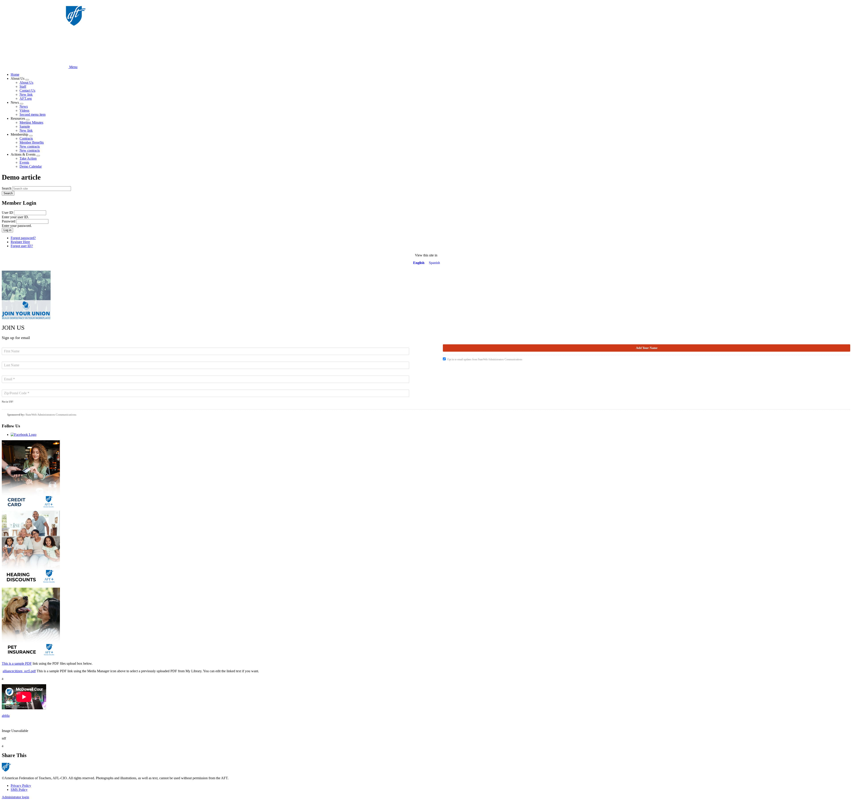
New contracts (30, 146)
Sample (25, 126)
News (24, 106)
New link (26, 94)
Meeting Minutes (31, 122)
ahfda (6, 716)
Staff (23, 86)
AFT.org (26, 98)
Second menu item (32, 114)
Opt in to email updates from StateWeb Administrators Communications (484, 359)
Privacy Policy (21, 785)
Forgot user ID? (22, 246)
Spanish (434, 263)
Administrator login (15, 797)
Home (15, 74)
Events (24, 162)
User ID (7, 212)
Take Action (28, 158)
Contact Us (27, 90)
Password (8, 221)
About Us (26, 82)
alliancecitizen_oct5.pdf (19, 671)
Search (6, 188)
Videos (24, 110)
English (418, 263)
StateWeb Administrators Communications (51, 414)
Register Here (20, 242)
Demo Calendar (31, 166)
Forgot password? (23, 238)
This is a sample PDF (17, 663)
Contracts (26, 138)
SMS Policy (19, 789)
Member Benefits (32, 142)
